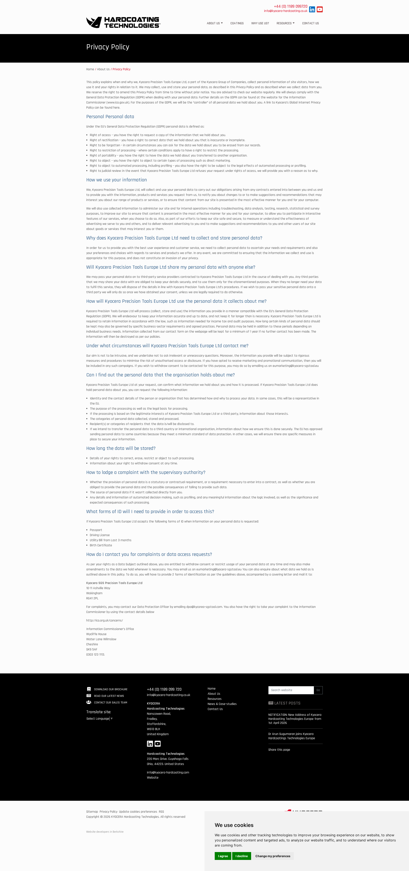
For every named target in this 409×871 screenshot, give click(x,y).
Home (90, 69)
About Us (213, 23)
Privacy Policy (108, 811)
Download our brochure (110, 689)
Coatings (237, 23)
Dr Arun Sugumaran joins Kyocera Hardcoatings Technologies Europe (291, 736)
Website (152, 777)
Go (318, 690)
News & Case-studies (222, 704)
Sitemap (92, 811)
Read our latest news (108, 696)
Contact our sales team (110, 703)
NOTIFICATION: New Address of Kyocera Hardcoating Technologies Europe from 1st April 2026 (294, 719)
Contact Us (310, 23)
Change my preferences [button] (272, 856)
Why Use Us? (260, 23)
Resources (284, 23)
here (116, 107)
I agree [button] (223, 856)
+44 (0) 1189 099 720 (164, 689)
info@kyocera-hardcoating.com (168, 772)
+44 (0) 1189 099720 (290, 6)
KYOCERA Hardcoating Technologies (135, 817)
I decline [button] (242, 856)
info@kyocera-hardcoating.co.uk (285, 11)
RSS (161, 811)
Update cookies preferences (138, 811)
